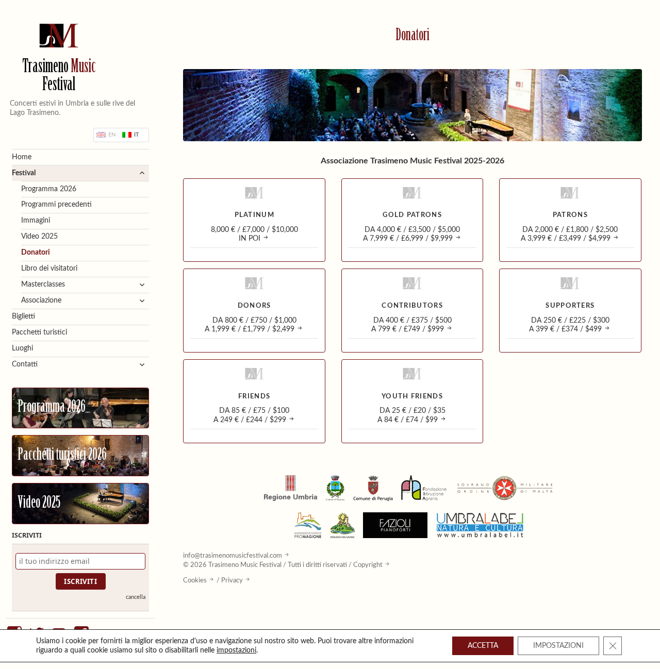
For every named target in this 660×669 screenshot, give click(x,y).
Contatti (25, 364)
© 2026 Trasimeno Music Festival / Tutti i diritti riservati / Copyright (283, 565)
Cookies (195, 580)
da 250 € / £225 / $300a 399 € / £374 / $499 (569, 325)
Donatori (35, 252)
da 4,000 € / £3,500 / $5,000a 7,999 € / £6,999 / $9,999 (411, 234)
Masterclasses (43, 284)
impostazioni (236, 650)
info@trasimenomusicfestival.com (232, 556)
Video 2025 (39, 236)
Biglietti (23, 316)
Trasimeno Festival (59, 77)
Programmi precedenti (56, 204)
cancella (135, 597)
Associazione (41, 300)
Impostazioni (558, 645)
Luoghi (22, 348)
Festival (24, 173)
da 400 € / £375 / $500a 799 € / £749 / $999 (411, 325)
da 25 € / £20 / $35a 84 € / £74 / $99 (411, 415)
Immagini (35, 220)
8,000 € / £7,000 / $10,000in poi (254, 234)
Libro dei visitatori (49, 268)
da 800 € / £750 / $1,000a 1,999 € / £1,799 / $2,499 (250, 325)
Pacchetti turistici (39, 332)
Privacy (232, 580)
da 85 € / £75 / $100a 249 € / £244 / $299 (251, 415)
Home (21, 157)
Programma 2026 (48, 189)
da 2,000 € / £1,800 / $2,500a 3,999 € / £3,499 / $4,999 (569, 234)
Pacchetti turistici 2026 (62, 455)
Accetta (483, 645)
